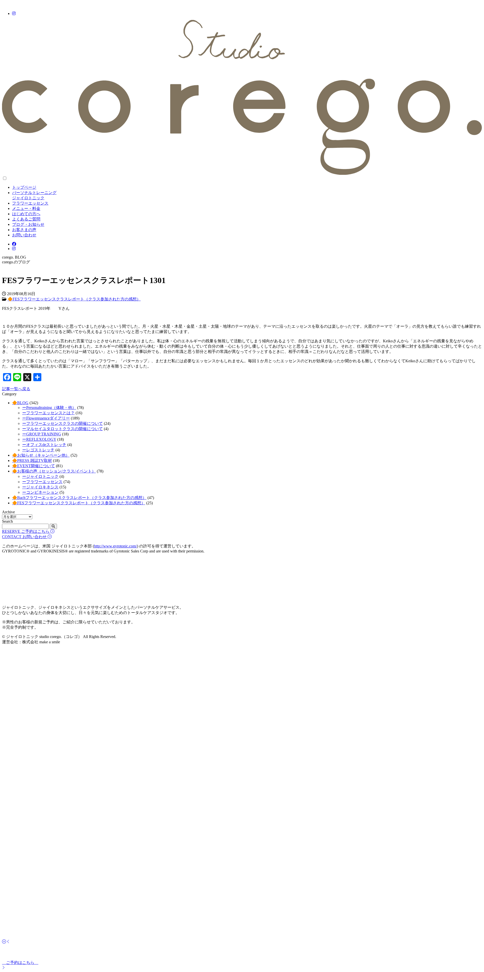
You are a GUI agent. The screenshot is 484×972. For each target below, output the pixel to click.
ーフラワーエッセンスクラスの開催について (62, 423)
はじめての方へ (26, 214)
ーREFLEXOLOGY (39, 439)
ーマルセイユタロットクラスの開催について (62, 429)
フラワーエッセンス (30, 203)
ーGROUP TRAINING (41, 434)
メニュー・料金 (26, 208)
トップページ (24, 187)
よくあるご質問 (26, 219)
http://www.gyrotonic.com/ (115, 546)
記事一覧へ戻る (16, 389)
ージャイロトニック (40, 476)
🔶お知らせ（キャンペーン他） (41, 455)
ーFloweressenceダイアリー (46, 418)
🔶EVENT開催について (33, 466)
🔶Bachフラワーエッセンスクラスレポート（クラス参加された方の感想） (79, 497)
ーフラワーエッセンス (42, 482)
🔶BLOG (20, 403)
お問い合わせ (24, 235)
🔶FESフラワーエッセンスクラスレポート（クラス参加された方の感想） (74, 299)
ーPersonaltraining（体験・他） (49, 407)
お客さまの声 (24, 230)
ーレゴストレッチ (38, 450)
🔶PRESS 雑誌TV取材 (32, 460)
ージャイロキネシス (40, 487)
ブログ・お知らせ (28, 224)
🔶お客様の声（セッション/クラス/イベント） (54, 471)
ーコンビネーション (40, 492)
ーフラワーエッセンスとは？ (48, 413)
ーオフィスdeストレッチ (44, 444)
